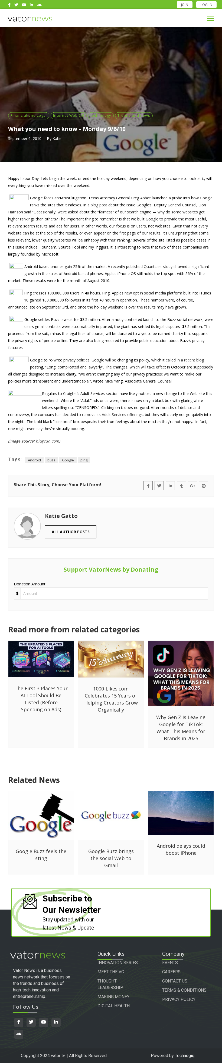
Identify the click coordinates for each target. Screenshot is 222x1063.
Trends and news (133, 115)
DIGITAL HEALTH (113, 1005)
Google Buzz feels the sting (41, 854)
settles (44, 319)
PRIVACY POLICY (178, 999)
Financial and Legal (29, 115)
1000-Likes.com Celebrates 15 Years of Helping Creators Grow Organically (111, 699)
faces (48, 197)
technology (100, 115)
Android (34, 460)
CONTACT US (174, 981)
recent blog (194, 360)
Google (68, 460)
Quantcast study (158, 266)
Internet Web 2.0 (68, 115)
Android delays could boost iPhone (181, 849)
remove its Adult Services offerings (112, 414)
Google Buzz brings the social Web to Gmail (111, 858)
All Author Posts (71, 531)
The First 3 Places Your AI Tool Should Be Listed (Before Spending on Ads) (41, 699)
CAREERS (171, 971)
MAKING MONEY (113, 996)
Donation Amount (29, 583)
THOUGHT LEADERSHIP (110, 984)
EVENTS (170, 962)
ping (83, 460)
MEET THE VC (110, 971)
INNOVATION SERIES (117, 962)
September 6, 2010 (24, 138)
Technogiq (184, 1055)
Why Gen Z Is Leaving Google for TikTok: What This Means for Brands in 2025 (180, 728)
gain (68, 266)
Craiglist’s (71, 393)
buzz (51, 460)
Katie (57, 138)
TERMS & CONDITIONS (184, 990)
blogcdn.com (47, 441)
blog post (99, 204)
